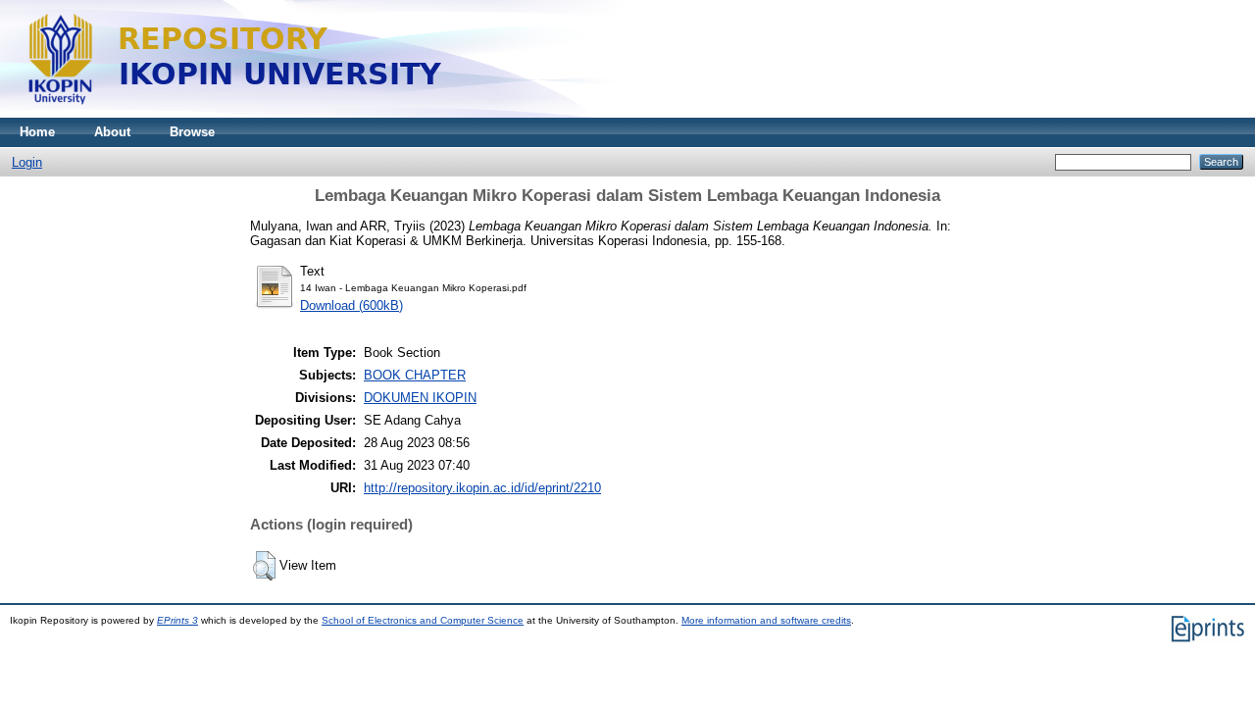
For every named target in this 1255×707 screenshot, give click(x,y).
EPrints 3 (177, 620)
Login (27, 162)
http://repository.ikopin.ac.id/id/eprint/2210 (482, 487)
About (112, 132)
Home (37, 132)
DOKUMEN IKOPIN (420, 397)
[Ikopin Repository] (480, 113)
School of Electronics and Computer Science (423, 620)
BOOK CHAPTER (415, 375)
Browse (192, 132)
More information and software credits (766, 620)
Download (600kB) (351, 305)
